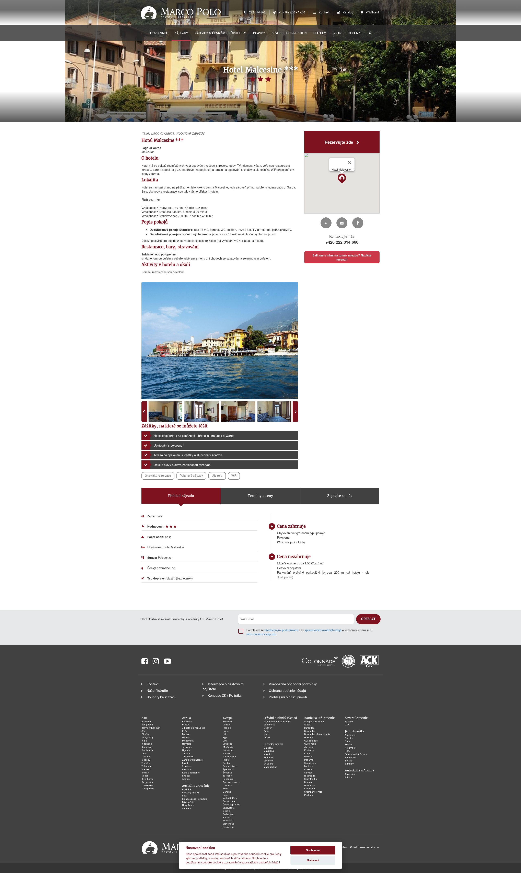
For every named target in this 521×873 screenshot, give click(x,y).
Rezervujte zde (339, 142)
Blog (337, 33)
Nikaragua (309, 775)
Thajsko (145, 763)
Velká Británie (230, 798)
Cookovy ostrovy (190, 792)
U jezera (217, 475)
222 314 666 (256, 12)
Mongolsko (147, 788)
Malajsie (145, 756)
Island (226, 731)
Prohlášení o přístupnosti (288, 697)
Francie (227, 728)
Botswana (187, 721)
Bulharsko (228, 814)
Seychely (268, 760)
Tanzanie (187, 747)
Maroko (186, 737)
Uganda (186, 750)
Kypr (225, 737)
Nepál (144, 775)
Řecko (226, 763)
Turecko (227, 775)
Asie (144, 718)
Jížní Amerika (354, 731)
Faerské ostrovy (231, 782)
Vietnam (145, 769)
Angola (186, 779)
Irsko (225, 795)
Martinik (308, 766)
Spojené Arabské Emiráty (277, 721)
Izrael (266, 734)
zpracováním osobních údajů (323, 630)
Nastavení (313, 860)
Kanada (349, 721)
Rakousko (228, 779)
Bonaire (308, 782)
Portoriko (309, 795)
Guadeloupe (311, 740)
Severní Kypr (229, 766)
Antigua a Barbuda (314, 721)
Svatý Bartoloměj (313, 792)
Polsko (226, 817)
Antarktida (350, 774)
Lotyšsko (227, 744)
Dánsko (227, 792)
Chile (347, 741)
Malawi (185, 734)
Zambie (186, 753)
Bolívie (348, 760)
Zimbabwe (188, 756)
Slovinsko (228, 820)
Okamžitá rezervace (158, 475)
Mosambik (188, 740)
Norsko (227, 753)
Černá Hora (229, 801)
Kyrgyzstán (147, 782)
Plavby (259, 33)
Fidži (184, 795)
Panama (308, 760)
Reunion (268, 757)
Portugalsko (229, 756)
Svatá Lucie (310, 763)
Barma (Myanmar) (151, 728)
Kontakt (323, 12)
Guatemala (310, 744)
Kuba (307, 753)
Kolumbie (309, 788)
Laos (144, 753)
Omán (267, 731)
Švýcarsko (228, 827)
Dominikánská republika (317, 734)
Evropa (228, 718)
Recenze (355, 33)
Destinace (159, 33)
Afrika (186, 718)
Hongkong (147, 737)
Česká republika (231, 804)
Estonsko (228, 721)
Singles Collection (289, 33)
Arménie (146, 721)
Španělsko (228, 769)
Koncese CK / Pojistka (225, 695)
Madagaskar (270, 767)
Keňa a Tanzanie (191, 772)
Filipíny (145, 734)
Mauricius (269, 751)
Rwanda (186, 775)
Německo (228, 750)
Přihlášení (372, 12)
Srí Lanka (268, 763)
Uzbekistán (147, 785)
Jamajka (308, 747)
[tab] (181, 496)
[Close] (350, 163)
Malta (226, 788)
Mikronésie (188, 802)
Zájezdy (181, 33)
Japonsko (146, 747)
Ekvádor (349, 744)
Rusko (226, 760)
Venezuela (351, 757)
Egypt (185, 763)
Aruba (307, 724)
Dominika (309, 731)
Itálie (225, 734)
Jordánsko (269, 724)
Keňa (184, 731)
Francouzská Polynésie (194, 799)
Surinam (349, 763)
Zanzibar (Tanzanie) (193, 760)
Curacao (308, 769)
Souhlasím (313, 850)
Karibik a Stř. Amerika (319, 718)
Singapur (146, 760)
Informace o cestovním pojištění (223, 686)
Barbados (309, 728)
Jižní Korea (147, 779)
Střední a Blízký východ (280, 718)
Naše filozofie (157, 691)
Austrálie (187, 789)
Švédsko (227, 772)
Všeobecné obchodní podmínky (293, 684)
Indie (144, 740)
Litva (225, 740)
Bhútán (145, 772)
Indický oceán (273, 744)
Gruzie (226, 811)
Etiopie (185, 724)
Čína (143, 731)
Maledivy (268, 748)
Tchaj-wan (146, 766)
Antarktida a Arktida (359, 770)
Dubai (267, 737)
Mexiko (308, 756)
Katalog (347, 12)
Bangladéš (147, 724)
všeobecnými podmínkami (281, 630)
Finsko (226, 724)
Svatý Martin (310, 779)
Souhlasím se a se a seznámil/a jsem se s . (309, 632)
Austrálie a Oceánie (196, 786)
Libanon (268, 728)
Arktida (348, 777)
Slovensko (228, 824)
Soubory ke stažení (161, 697)
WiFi (233, 475)
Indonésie (146, 744)
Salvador (308, 772)
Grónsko (227, 785)
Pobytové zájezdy (191, 475)
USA (347, 724)
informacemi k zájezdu (261, 634)
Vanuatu (186, 808)
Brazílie (349, 738)
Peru (347, 751)
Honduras (309, 785)
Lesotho (186, 769)
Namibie (186, 744)
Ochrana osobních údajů (287, 691)
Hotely (319, 33)
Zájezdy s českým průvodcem (220, 33)
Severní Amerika (356, 718)
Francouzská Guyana (356, 754)
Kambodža (147, 750)
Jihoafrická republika (193, 728)
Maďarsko (228, 747)
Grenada (308, 737)
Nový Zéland (188, 805)
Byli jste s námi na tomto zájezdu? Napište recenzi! (341, 257)
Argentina (350, 735)
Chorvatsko (229, 808)
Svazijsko (187, 766)
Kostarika (309, 750)
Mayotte (268, 754)
